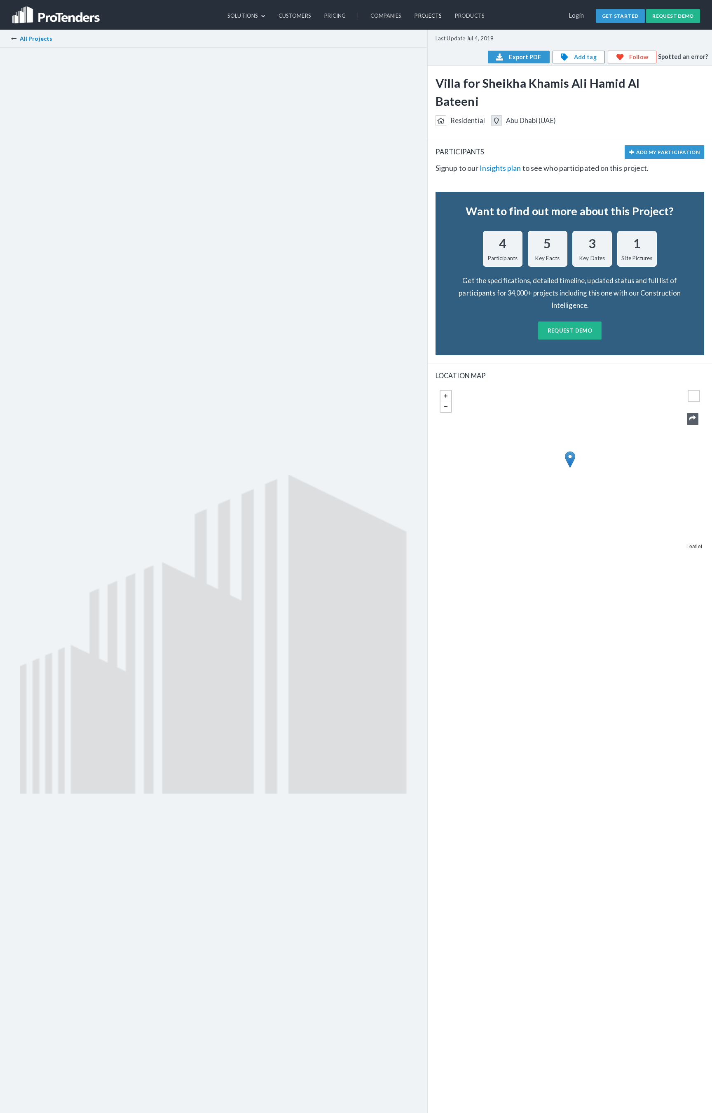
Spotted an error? (683, 56)
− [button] (445, 406)
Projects (428, 15)
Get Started (620, 16)
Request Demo (673, 16)
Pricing (335, 15)
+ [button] (445, 396)
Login (576, 15)
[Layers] (694, 396)
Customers (295, 15)
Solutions (243, 15)
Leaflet (694, 546)
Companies (386, 15)
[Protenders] (57, 11)
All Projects (36, 38)
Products (470, 15)
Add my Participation (667, 152)
